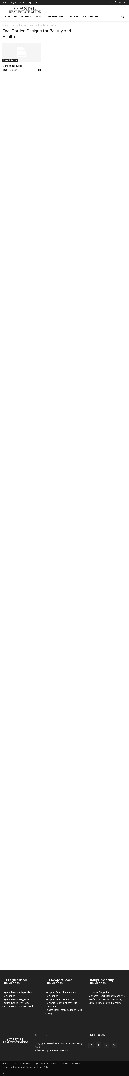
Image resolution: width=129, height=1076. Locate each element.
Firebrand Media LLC (60, 1050)
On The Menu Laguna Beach (18, 1006)
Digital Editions (41, 1063)
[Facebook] (111, 2)
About (14, 1063)
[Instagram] (115, 2)
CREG (4, 70)
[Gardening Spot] (21, 52)
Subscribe (76, 1063)
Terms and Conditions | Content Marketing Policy (25, 1067)
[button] (123, 17)
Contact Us (25, 1063)
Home (5, 25)
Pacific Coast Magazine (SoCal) (105, 999)
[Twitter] (125, 2)
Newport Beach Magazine (59, 999)
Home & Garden (10, 60)
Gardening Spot (12, 65)
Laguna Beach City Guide (16, 1002)
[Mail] (120, 2)
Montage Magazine (99, 992)
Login (54, 1063)
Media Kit (64, 1063)
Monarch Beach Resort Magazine (106, 995)
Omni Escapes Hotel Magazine (105, 1002)
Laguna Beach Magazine (15, 999)
